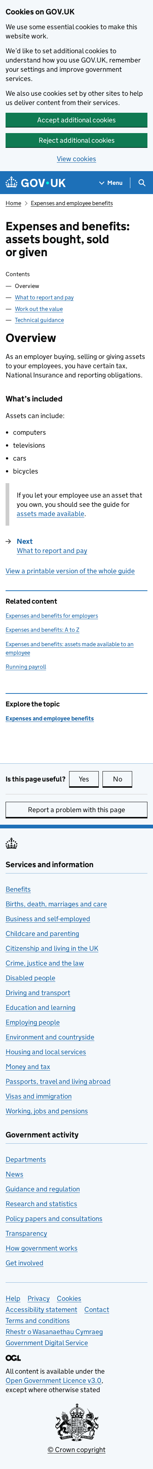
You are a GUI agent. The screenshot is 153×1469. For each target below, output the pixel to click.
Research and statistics (41, 1204)
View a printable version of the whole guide (70, 571)
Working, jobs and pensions (47, 1111)
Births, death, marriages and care (56, 904)
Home (13, 203)
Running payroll (26, 666)
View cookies (76, 158)
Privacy (38, 1298)
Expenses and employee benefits (72, 203)
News (14, 1174)
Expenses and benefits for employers (52, 615)
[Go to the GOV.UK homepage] (36, 183)
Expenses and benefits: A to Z (42, 629)
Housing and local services (46, 1052)
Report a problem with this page (76, 809)
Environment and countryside (50, 1037)
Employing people (33, 1022)
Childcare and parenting (42, 933)
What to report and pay (44, 297)
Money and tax (28, 1066)
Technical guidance (39, 319)
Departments (26, 1159)
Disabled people (30, 978)
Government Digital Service (47, 1343)
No (122, 779)
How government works (42, 1248)
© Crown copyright (76, 1449)
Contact (96, 1309)
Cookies (69, 1298)
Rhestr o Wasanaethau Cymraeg (54, 1331)
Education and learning (40, 1007)
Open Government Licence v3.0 (53, 1380)
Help (13, 1298)
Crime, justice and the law (45, 963)
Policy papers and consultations (54, 1218)
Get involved (24, 1263)
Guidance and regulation (43, 1189)
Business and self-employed (48, 919)
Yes (89, 779)
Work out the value (39, 308)
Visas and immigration (39, 1096)
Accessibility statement (41, 1309)
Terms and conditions (38, 1320)
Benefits (18, 889)
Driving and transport (38, 992)
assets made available (50, 513)
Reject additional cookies (77, 140)
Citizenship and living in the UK (52, 948)
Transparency (26, 1233)
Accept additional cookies (76, 120)
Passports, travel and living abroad (58, 1081)
